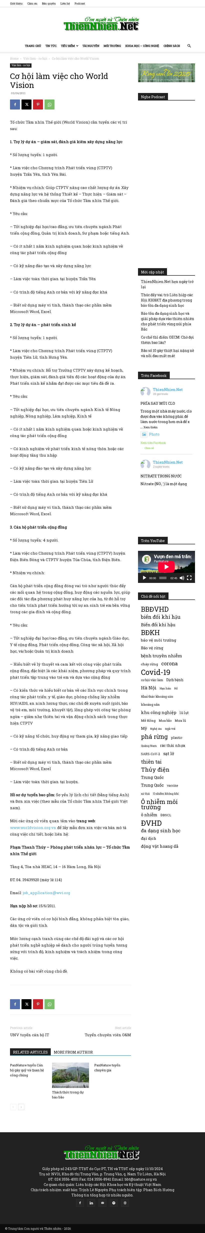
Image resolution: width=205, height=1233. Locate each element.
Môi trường (112, 46)
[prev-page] (13, 1107)
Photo (154, 434)
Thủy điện (155, 769)
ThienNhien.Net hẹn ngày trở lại (167, 284)
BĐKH (150, 632)
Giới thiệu (16, 3)
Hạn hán (165, 688)
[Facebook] (15, 104)
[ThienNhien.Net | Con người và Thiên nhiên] (102, 23)
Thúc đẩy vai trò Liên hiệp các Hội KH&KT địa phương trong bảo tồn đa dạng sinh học (167, 300)
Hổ (176, 688)
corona (169, 663)
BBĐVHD (154, 609)
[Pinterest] (38, 104)
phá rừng (154, 736)
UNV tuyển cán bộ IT (29, 1034)
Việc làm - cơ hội (35, 58)
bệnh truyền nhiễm (161, 655)
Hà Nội (148, 687)
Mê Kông (148, 720)
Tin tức (51, 46)
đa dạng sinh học (160, 830)
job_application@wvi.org (46, 892)
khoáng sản (150, 704)
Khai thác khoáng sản (157, 696)
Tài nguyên (90, 46)
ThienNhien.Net (168, 389)
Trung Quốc (152, 785)
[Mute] (182, 577)
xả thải (145, 793)
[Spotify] (114, 1203)
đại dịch (148, 838)
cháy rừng (149, 664)
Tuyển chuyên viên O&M (108, 1034)
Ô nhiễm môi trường (159, 804)
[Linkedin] (91, 1203)
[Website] (125, 1203)
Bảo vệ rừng (152, 647)
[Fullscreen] (189, 577)
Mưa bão (165, 720)
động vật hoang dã (159, 846)
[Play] (144, 577)
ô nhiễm (149, 814)
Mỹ (144, 728)
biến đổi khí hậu (160, 617)
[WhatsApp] (49, 104)
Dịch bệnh (175, 679)
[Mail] (102, 1203)
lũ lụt (184, 712)
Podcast (80, 3)
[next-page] (21, 1107)
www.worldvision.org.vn (33, 827)
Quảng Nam (149, 746)
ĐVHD (151, 823)
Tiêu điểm (68, 46)
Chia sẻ (149, 448)
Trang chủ (33, 46)
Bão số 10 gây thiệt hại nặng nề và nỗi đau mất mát (167, 353)
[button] (189, 46)
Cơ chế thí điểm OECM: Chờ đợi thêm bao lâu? (167, 340)
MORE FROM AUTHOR (73, 1052)
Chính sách (172, 46)
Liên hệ (65, 3)
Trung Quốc (152, 777)
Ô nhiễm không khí (165, 793)
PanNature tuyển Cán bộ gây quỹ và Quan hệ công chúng (27, 1070)
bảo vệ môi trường (158, 640)
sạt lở (168, 753)
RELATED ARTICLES (30, 1052)
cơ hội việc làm (152, 680)
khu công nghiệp (158, 712)
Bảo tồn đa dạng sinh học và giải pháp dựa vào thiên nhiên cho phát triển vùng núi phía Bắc (167, 321)
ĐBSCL (165, 815)
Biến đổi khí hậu (158, 624)
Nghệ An (156, 729)
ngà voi (170, 729)
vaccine (172, 785)
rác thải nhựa (172, 745)
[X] (27, 104)
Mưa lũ (180, 720)
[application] (166, 567)
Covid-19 (155, 672)
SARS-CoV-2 (150, 754)
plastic (176, 737)
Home (14, 58)
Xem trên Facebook (153, 443)
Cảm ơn (32, 3)
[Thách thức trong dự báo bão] (70, 1075)
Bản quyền (49, 3)
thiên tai (151, 761)
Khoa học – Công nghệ (142, 46)
